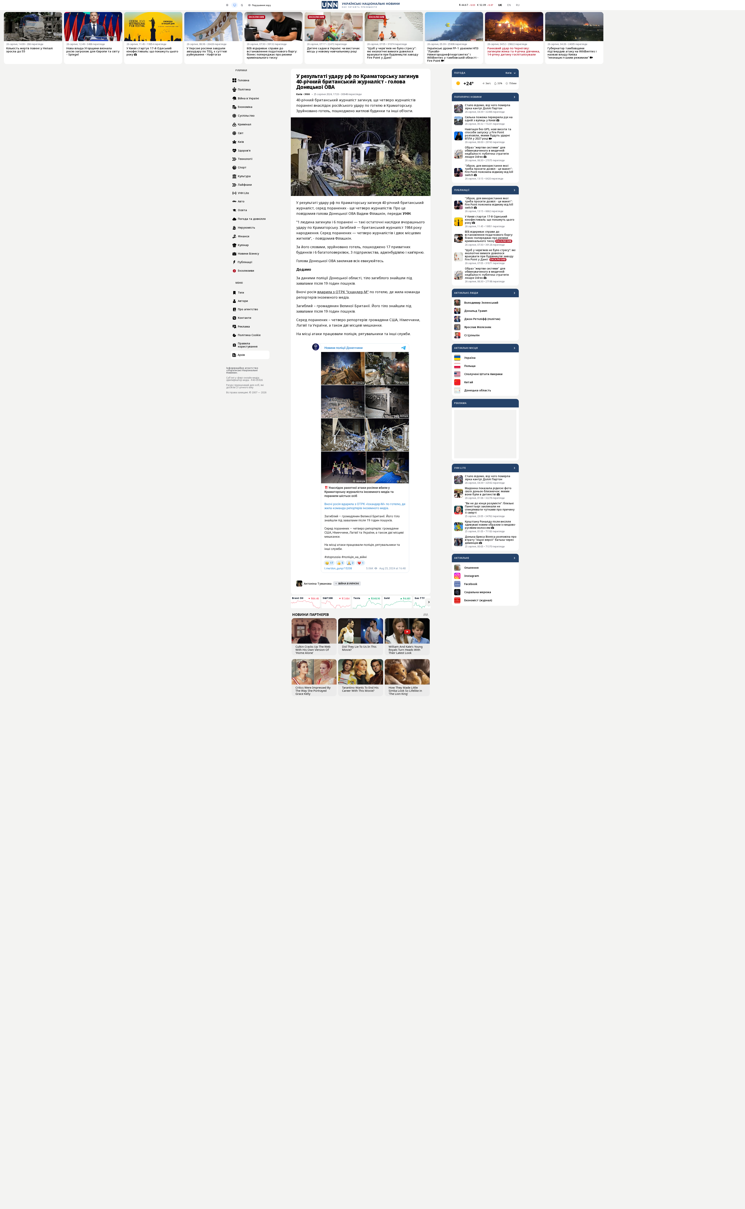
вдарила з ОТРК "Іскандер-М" (343, 291)
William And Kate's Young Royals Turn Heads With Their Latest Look (406, 650)
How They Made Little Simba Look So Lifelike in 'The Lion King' (405, 691)
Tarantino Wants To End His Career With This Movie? (360, 689)
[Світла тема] (227, 5)
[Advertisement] (485, 434)
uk (500, 5)
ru (518, 5)
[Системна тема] (234, 5)
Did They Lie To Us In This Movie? (359, 648)
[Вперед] (429, 602)
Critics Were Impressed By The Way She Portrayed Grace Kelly (313, 691)
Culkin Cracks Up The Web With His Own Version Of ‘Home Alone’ (312, 650)
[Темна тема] (242, 5)
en (509, 5)
